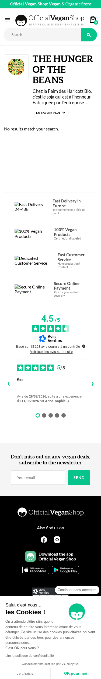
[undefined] (84, 346)
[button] (51, 112)
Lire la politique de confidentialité (29, 656)
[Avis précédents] (8, 384)
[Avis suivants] (92, 384)
